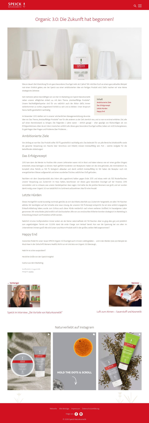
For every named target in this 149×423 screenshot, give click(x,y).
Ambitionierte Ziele (104, 102)
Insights (31, 271)
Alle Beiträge (64, 408)
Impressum (75, 408)
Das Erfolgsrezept (103, 105)
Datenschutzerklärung (90, 408)
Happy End (101, 111)
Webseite (53, 408)
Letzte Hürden (102, 108)
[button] (29, 361)
